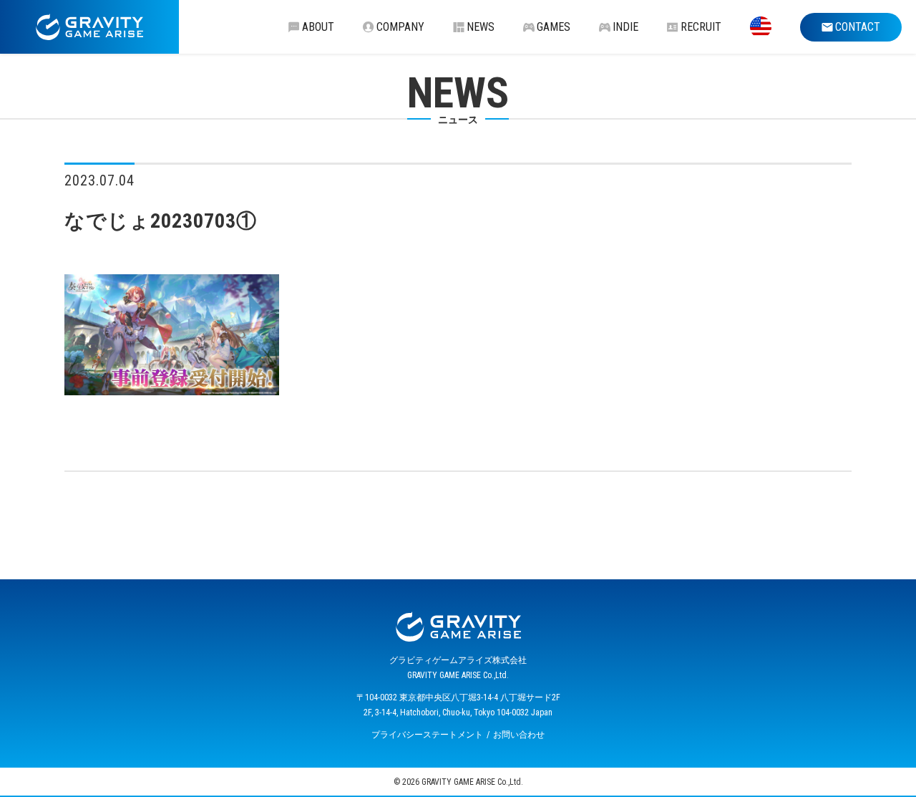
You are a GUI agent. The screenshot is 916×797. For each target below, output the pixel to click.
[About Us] (761, 27)
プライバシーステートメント (427, 735)
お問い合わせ (519, 735)
